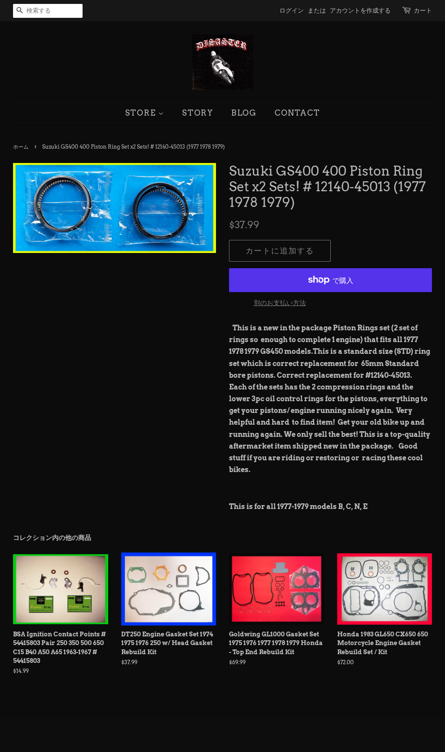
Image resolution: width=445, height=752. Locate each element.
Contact (297, 112)
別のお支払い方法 (280, 303)
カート (423, 10)
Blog (244, 112)
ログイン (291, 10)
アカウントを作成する (360, 10)
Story (197, 112)
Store (142, 112)
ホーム (21, 146)
